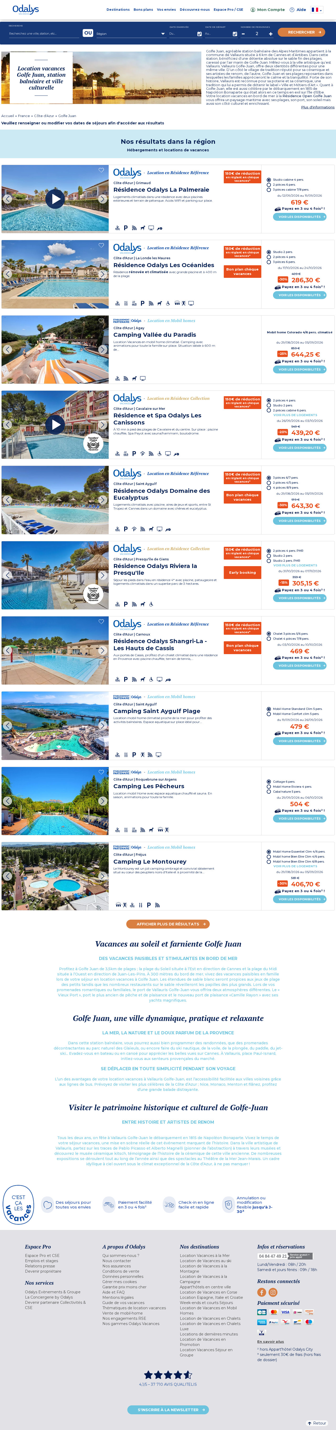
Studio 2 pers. (283, 252)
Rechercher (301, 32)
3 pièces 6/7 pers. (285, 477)
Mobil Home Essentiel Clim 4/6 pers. (299, 851)
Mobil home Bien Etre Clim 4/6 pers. (299, 856)
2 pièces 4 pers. (284, 257)
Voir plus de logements (295, 415)
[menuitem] (57, 1255)
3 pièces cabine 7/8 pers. (291, 189)
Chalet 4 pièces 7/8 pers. (291, 639)
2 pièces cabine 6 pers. (289, 410)
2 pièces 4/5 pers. (285, 482)
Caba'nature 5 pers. (287, 791)
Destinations (118, 10)
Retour (319, 1423)
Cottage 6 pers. (284, 781)
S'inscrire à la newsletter (168, 1409)
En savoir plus (270, 1341)
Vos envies (166, 10)
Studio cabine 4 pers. (288, 179)
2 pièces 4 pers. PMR (288, 551)
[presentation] (7, 199)
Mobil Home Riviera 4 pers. (292, 786)
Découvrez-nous (195, 10)
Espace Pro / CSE (228, 10)
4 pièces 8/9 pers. (286, 487)
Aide (298, 9)
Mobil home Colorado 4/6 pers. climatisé (300, 332)
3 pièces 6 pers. (284, 262)
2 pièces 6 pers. (284, 184)
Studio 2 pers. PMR (286, 560)
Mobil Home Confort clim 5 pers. (296, 714)
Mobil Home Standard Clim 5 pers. (297, 709)
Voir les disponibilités (300, 217)
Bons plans (143, 10)
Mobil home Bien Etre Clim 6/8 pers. (298, 861)
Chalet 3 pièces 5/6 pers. (290, 634)
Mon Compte (271, 9)
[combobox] (132, 34)
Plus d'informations (318, 107)
